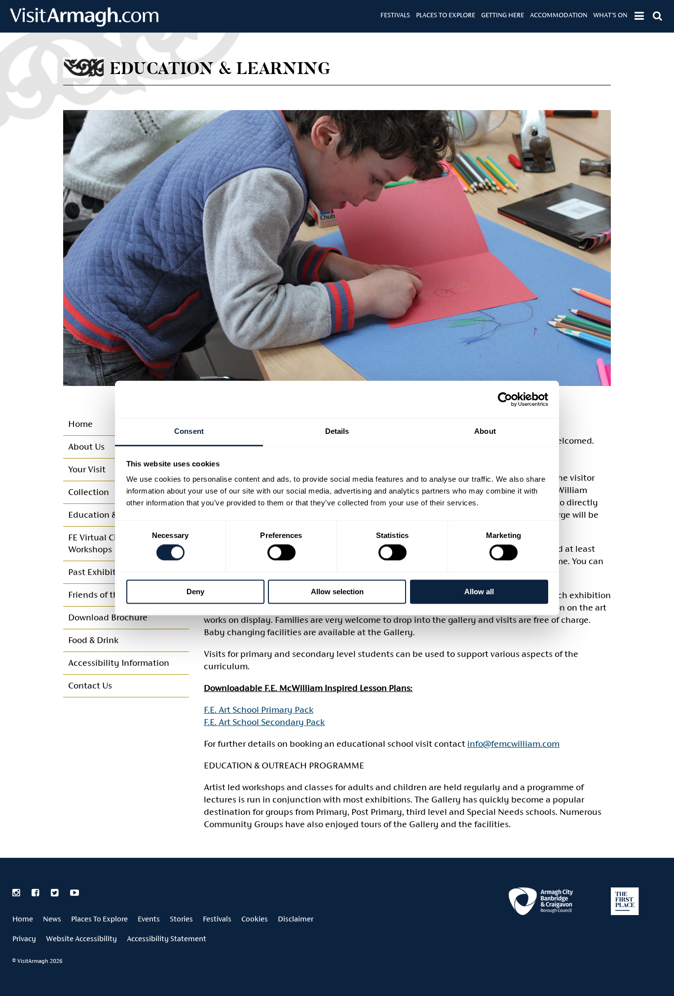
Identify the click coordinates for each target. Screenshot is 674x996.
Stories (181, 919)
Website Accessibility (81, 938)
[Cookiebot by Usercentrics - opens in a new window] (505, 399)
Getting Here (502, 15)
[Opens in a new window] (541, 903)
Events (149, 919)
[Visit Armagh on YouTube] (74, 893)
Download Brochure (108, 617)
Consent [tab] (189, 431)
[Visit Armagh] (84, 23)
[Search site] (657, 16)
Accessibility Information (118, 662)
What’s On (610, 15)
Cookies (254, 919)
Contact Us (90, 685)
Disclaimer (295, 919)
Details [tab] (337, 431)
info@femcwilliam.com (513, 743)
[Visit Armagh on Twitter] (55, 893)
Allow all (479, 591)
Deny (195, 591)
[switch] (281, 553)
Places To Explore (445, 15)
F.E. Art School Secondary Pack (264, 722)
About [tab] (485, 431)
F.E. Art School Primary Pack (258, 709)
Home (22, 919)
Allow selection (337, 591)
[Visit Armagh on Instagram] (17, 893)
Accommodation (558, 15)
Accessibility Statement (166, 938)
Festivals (395, 15)
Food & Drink (93, 640)
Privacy (24, 938)
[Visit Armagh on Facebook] (36, 893)
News (52, 919)
